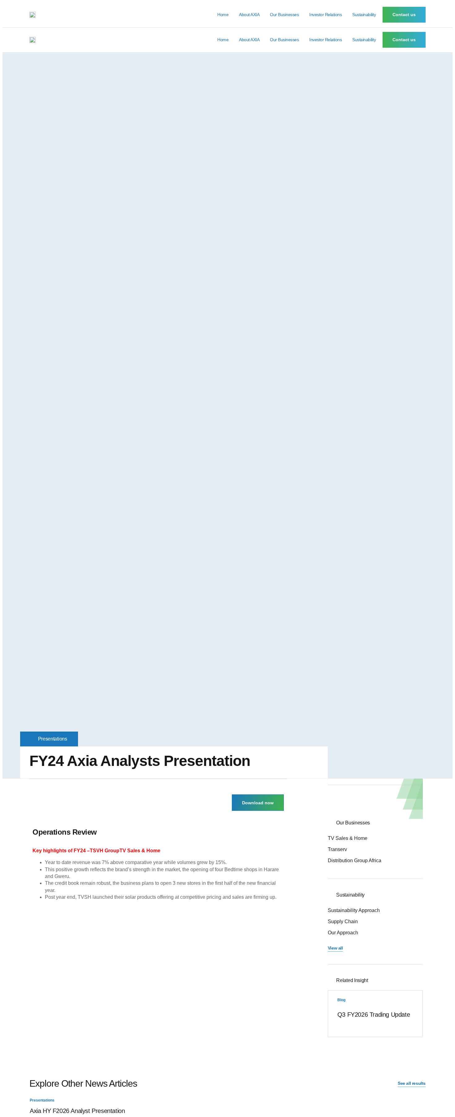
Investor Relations (325, 14)
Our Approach (343, 932)
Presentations (52, 738)
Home (222, 14)
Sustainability (364, 14)
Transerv (337, 849)
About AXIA (249, 14)
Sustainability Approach (354, 910)
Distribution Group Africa (354, 860)
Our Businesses (284, 14)
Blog (341, 1000)
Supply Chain (343, 921)
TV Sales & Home (347, 838)
